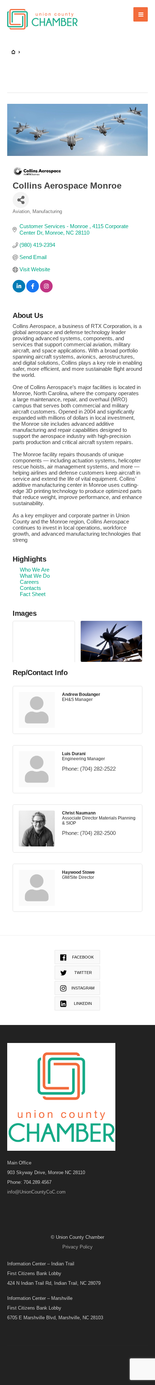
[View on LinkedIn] (19, 290)
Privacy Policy (77, 1247)
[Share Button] (21, 200)
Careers (29, 582)
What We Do (35, 576)
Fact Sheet (32, 594)
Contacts (30, 588)
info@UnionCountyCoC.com (36, 1192)
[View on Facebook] (32, 290)
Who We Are (34, 570)
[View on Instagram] (46, 290)
